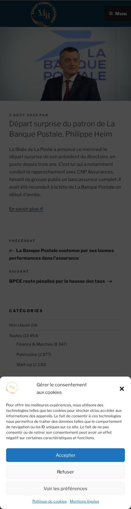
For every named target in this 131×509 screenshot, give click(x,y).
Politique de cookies (49, 501)
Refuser (65, 472)
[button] (122, 389)
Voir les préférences (65, 488)
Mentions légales (84, 501)
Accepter (66, 455)
